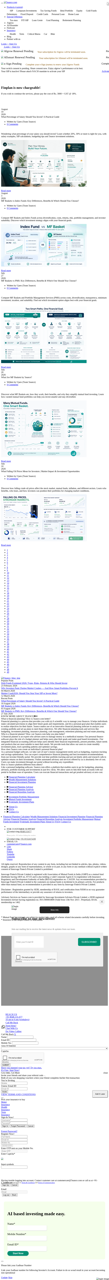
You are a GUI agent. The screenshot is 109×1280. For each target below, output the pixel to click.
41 (8, 652)
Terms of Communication (46, 1182)
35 (8, 636)
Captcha (5, 1051)
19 (8, 596)
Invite (4, 1092)
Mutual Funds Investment (20, 799)
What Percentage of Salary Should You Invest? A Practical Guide (30, 701)
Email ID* (13, 1244)
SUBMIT (5, 1065)
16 (8, 588)
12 (8, 578)
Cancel (30, 1126)
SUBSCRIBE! (89, 942)
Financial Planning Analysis (21, 789)
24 (8, 608)
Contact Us (14, 812)
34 (8, 634)
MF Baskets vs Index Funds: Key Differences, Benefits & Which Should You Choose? (40, 706)
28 (8, 618)
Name (4, 1037)
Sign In (5, 1126)
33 (8, 631)
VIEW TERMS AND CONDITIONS (18, 1094)
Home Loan (73, 14)
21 (8, 601)
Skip (10, 1277)
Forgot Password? (9, 1131)
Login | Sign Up (9, 44)
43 (8, 657)
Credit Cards (42, 14)
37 (8, 641)
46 (8, 664)
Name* (11, 1223)
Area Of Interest (8, 1046)
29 (8, 621)
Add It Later (100, 1094)
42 (8, 654)
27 (8, 616)
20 (8, 598)
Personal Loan (58, 14)
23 (8, 606)
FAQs (11, 809)
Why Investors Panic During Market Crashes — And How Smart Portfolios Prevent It (39, 688)
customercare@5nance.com (19, 844)
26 (8, 613)
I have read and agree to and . (29, 1182)
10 (8, 573)
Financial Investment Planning (22, 782)
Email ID (5, 1040)
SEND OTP (7, 1146)
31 (8, 626)
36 (8, 639)
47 (8, 667)
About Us (13, 806)
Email (3, 1189)
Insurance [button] (11, 30)
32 (8, 629)
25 (8, 611)
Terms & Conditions (28, 1182)
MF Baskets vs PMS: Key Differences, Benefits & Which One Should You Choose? (39, 711)
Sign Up (5, 1185)
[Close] (102, 901)
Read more (6, 190)
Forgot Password (18, 1126)
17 (8, 590)
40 (8, 649)
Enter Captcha (8, 1154)
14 (8, 583)
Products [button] (15, 7)
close (105, 1073)
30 (8, 624)
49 (8, 672)
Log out (6, 1195)
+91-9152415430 (28, 839)
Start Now (18, 1253)
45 (8, 662)
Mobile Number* (16, 1234)
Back (14, 1195)
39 (8, 646)
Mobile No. (6, 1043)
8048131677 (26, 831)
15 (8, 585)
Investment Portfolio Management (24, 797)
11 (8, 575)
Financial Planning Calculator (22, 777)
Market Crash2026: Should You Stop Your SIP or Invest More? (29, 693)
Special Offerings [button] (14, 17)
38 (8, 644)
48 (8, 669)
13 (8, 580)
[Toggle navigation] (2, 3)
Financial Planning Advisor (21, 787)
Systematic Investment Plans (21, 802)
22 (8, 603)
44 (8, 659)
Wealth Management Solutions (22, 779)
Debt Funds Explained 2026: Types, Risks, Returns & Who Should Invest (34, 683)
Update (4, 1277)
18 (8, 593)
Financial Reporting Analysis (22, 792)
